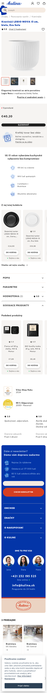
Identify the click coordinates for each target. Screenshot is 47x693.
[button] (11, 365)
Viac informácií (24, 676)
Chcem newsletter (23, 492)
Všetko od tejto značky (13, 265)
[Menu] (2, 3)
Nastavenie (10, 679)
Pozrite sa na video (23, 142)
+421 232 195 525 (23, 576)
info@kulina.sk (23, 585)
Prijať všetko (23, 686)
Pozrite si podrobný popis (30, 97)
